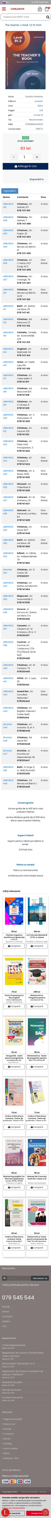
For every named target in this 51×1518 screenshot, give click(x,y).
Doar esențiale (13, 1513)
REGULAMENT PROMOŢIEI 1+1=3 (18, 1363)
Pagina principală (12, 1419)
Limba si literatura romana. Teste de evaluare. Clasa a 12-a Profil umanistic (14, 1118)
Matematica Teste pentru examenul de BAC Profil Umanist (37, 1238)
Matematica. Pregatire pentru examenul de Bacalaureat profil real (37, 997)
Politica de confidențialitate (13, 1508)
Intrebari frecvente (12, 1397)
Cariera (6, 1321)
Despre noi (9, 1424)
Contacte (7, 1316)
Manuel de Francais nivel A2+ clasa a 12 (37, 1177)
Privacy (43, 1492)
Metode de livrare (11, 1389)
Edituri (6, 1453)
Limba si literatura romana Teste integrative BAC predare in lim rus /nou (14, 1238)
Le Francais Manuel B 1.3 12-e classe (37, 936)
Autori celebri (10, 1448)
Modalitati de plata (12, 1382)
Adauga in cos (27, 166)
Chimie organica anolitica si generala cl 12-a (14, 937)
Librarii (5, 1311)
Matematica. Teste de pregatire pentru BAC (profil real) (37, 1057)
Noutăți (6, 1306)
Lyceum (39, 101)
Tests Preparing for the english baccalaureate (14, 997)
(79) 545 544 (40, 2)
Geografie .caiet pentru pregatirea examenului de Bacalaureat (14, 1057)
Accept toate (37, 1513)
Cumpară (15, 946)
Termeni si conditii (29, 1492)
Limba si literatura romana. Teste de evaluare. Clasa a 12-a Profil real (37, 1118)
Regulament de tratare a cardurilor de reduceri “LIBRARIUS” (22, 1373)
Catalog (7, 1443)
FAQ (4, 1326)
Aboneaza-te (40, 1278)
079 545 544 (18, 1297)
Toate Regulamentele (13, 1345)
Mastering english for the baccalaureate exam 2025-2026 (14, 1178)
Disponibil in (37, 179)
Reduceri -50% (11, 1458)
